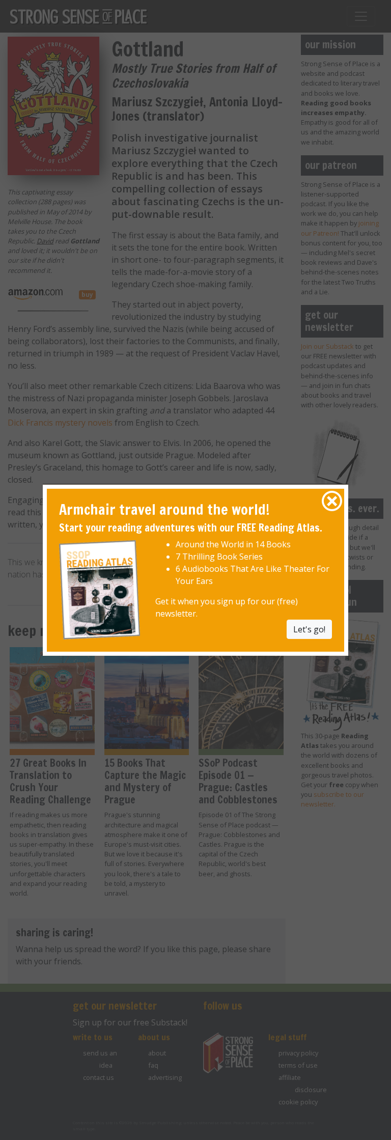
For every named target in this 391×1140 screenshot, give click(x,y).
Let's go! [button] (309, 629)
